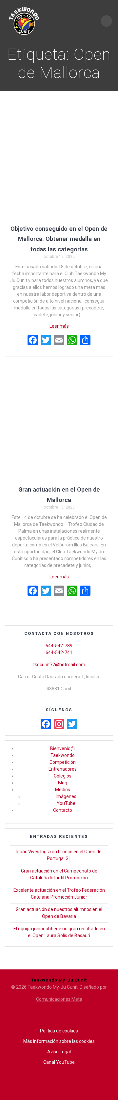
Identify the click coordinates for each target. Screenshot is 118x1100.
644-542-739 (59, 645)
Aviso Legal (59, 1051)
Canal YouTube (59, 1062)
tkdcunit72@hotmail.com (59, 664)
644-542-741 (59, 652)
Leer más (59, 326)
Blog (62, 782)
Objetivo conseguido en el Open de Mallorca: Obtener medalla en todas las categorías (59, 239)
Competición (62, 762)
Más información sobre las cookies (59, 1041)
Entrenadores (63, 769)
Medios (62, 789)
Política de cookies (59, 1030)
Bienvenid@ (62, 748)
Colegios (62, 775)
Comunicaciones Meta (59, 999)
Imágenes (66, 796)
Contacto (62, 810)
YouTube (66, 803)
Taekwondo (62, 755)
